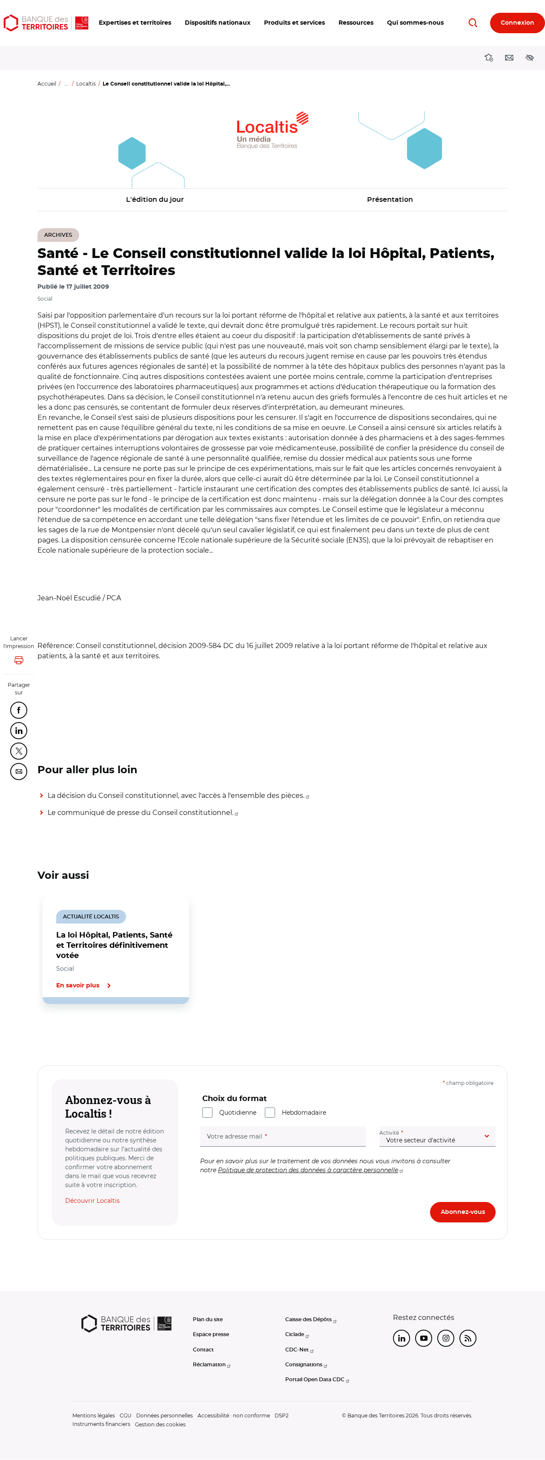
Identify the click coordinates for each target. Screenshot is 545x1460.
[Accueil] (46, 23)
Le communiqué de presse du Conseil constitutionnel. (140, 813)
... (66, 83)
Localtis (86, 83)
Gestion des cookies (160, 1424)
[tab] (66, 1033)
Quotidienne (237, 1112)
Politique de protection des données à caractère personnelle (308, 1170)
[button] (135, 23)
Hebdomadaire (304, 1112)
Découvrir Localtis (92, 1201)
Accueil (46, 83)
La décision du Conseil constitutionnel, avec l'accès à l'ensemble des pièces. (176, 796)
